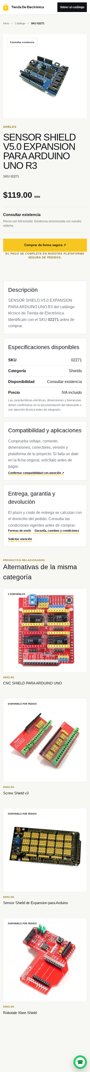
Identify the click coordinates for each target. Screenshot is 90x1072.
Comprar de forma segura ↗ (45, 245)
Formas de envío (19, 530)
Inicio (6, 23)
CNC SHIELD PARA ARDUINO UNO (32, 683)
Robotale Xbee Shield (20, 1013)
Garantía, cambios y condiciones (57, 530)
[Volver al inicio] (29, 7)
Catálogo (20, 23)
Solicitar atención (20, 539)
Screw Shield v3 (16, 793)
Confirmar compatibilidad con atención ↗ (36, 473)
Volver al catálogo (72, 7)
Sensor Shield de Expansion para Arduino (35, 903)
